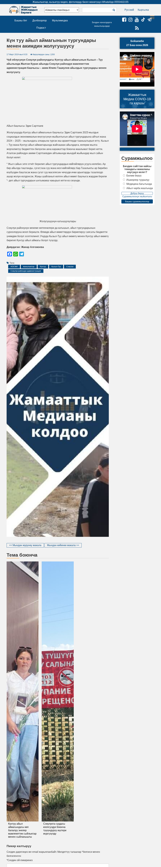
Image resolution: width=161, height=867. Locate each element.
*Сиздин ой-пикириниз (20, 860)
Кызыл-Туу (56, 267)
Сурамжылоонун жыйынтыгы (137, 196)
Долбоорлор (39, 20)
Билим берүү (134, 175)
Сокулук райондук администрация (26, 271)
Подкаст (41, 27)
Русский (129, 9)
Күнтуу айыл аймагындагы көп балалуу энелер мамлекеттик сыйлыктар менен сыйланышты (22, 830)
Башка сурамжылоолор (137, 201)
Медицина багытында (139, 184)
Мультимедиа (60, 20)
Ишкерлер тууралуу (137, 180)
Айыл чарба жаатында (139, 188)
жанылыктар (28, 267)
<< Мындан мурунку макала (25, 545)
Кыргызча (143, 9)
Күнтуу (43, 267)
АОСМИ (14, 267)
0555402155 (121, 2)
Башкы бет (20, 20)
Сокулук (69, 267)
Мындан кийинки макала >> (63, 545)
